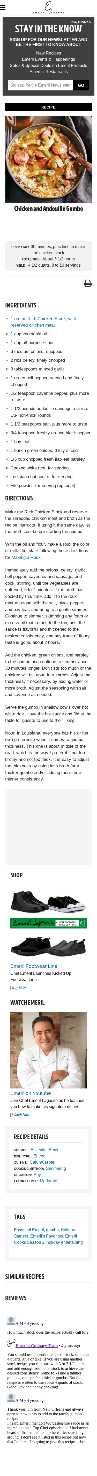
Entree (39, 1156)
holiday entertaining (65, 1242)
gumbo (52, 1230)
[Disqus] (48, 1379)
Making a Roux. (27, 557)
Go (81, 85)
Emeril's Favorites (46, 1236)
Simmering (56, 1168)
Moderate (48, 1181)
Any (37, 1174)
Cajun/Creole (42, 1162)
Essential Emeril (46, 1150)
